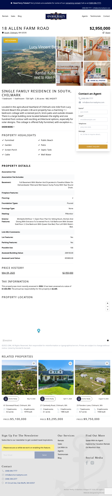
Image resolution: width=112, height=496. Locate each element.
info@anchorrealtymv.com (101, 8)
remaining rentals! (73, 3)
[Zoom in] (107, 303)
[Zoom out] (107, 306)
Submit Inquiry (93, 147)
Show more (7, 127)
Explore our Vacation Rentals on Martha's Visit (98, 446)
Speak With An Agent (94, 440)
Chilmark (14, 32)
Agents (85, 16)
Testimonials (95, 16)
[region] (56, 321)
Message (82, 131)
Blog (20, 16)
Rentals (5, 16)
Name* (81, 108)
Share (107, 32)
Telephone (82, 124)
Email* (81, 116)
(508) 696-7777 (95, 3)
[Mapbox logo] (7, 340)
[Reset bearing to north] (107, 309)
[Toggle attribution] (108, 340)
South (6, 32)
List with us (62, 447)
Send (44, 455)
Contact (106, 16)
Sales (13, 16)
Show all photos (97, 81)
